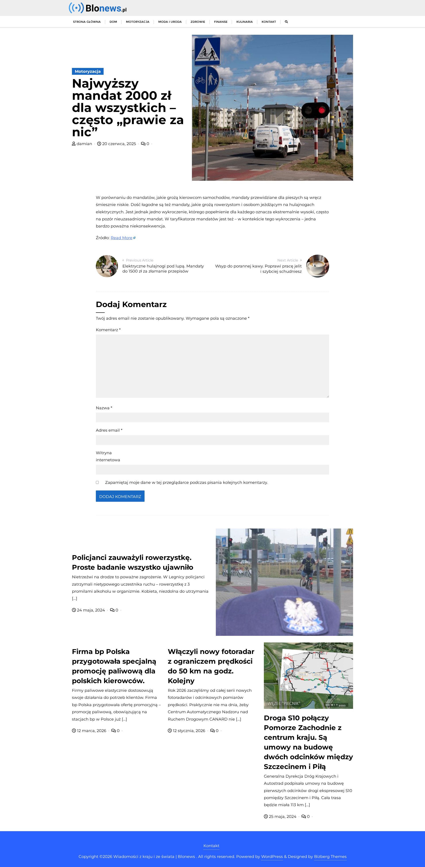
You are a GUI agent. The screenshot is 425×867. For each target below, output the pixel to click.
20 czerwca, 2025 (119, 143)
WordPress (272, 856)
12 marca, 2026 (91, 730)
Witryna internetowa (108, 456)
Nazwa (104, 408)
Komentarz (108, 329)
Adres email (109, 430)
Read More (121, 237)
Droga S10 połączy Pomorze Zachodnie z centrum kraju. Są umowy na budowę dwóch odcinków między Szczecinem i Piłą (308, 742)
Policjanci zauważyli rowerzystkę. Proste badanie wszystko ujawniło (132, 562)
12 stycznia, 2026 (189, 730)
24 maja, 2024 (91, 610)
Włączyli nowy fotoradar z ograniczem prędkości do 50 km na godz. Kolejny (211, 666)
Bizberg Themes (330, 856)
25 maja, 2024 (283, 816)
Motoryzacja (88, 71)
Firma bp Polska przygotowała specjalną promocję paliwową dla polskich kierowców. (114, 666)
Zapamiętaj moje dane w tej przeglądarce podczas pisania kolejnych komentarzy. (186, 482)
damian (84, 143)
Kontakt (211, 845)
